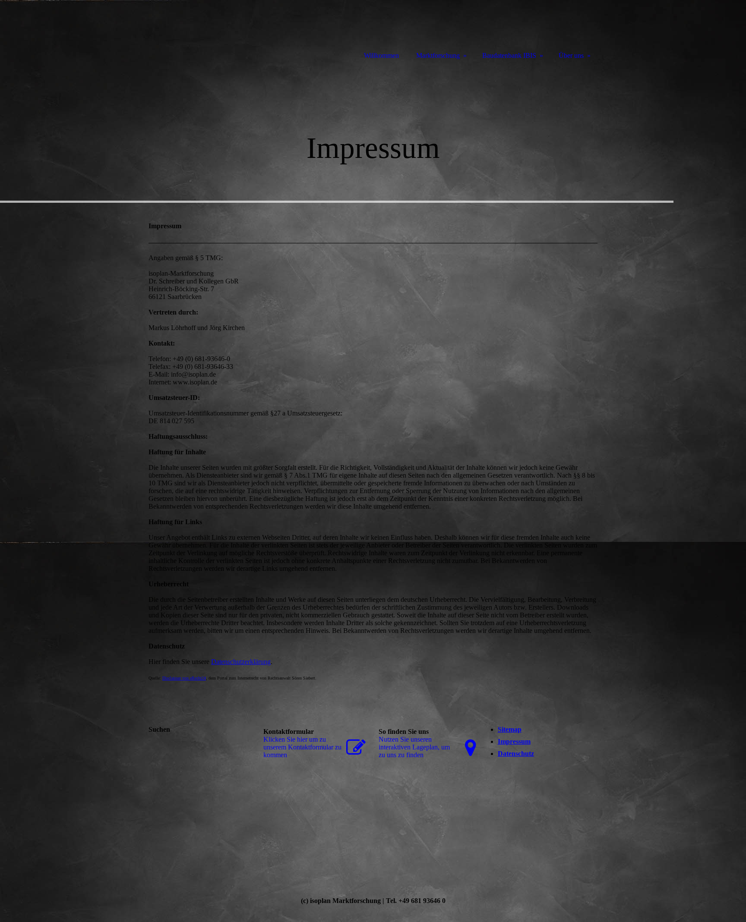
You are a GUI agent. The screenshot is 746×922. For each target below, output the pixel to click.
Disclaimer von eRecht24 (184, 678)
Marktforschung (438, 55)
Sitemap (510, 729)
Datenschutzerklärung (241, 661)
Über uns (571, 55)
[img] (373, 133)
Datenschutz (516, 753)
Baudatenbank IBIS (509, 55)
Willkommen (381, 55)
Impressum (514, 741)
